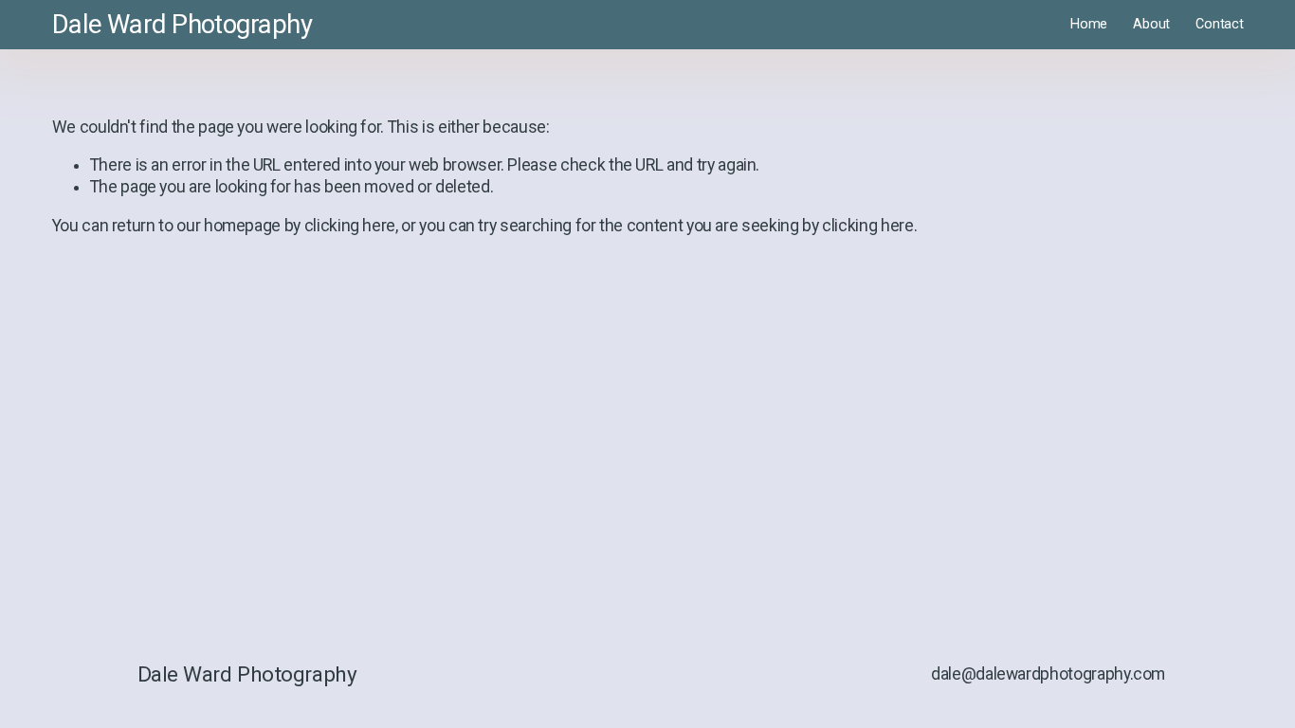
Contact (1219, 24)
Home (1088, 24)
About (1151, 24)
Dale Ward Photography (182, 24)
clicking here (349, 225)
